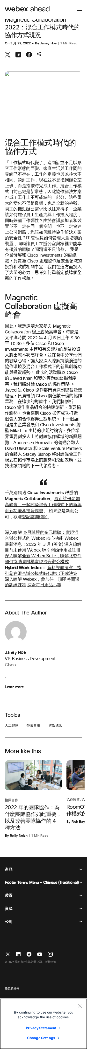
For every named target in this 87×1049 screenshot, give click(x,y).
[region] (43, 1023)
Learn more (14, 686)
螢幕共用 (33, 725)
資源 (8, 908)
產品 (8, 869)
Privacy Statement (41, 1028)
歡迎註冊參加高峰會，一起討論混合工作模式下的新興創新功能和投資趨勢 (43, 505)
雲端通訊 (55, 725)
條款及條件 (12, 988)
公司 (8, 921)
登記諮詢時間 (35, 517)
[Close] (79, 1005)
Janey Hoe (48, 43)
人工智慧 (11, 725)
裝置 (8, 895)
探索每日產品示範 (44, 585)
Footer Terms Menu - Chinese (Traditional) (42, 882)
